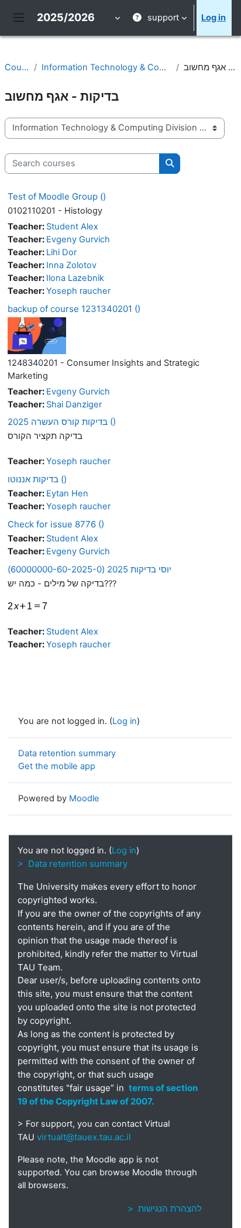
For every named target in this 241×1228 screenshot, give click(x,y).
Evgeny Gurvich (78, 239)
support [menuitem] (163, 17)
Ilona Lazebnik (75, 278)
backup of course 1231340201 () (74, 308)
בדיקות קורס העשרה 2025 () (62, 421)
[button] (116, 18)
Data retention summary (67, 753)
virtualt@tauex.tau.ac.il (84, 1137)
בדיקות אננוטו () (37, 479)
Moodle (84, 798)
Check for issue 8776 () (56, 524)
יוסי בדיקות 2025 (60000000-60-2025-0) (89, 569)
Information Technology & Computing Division (106, 67)
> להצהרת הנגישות (165, 1208)
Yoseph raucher (78, 291)
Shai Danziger (74, 404)
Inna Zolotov (71, 265)
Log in (213, 17)
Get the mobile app (56, 766)
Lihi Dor (61, 252)
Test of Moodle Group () (57, 196)
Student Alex (72, 226)
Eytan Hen (67, 493)
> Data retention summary (73, 863)
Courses (17, 67)
